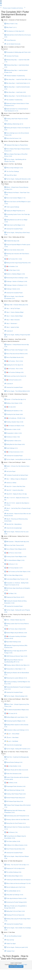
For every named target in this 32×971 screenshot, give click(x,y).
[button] (1, 1)
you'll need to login (22, 964)
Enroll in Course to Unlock (16, 966)
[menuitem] (1, 3)
